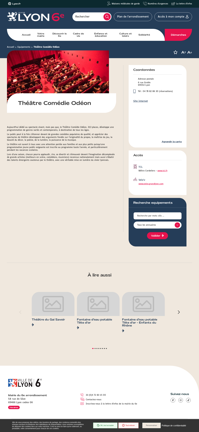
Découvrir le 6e (59, 34)
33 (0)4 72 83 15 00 (96, 395)
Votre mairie (40, 34)
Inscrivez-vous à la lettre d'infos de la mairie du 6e (111, 404)
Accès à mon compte (171, 16)
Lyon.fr (16, 4)
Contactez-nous (93, 400)
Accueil (26, 34)
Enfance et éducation (101, 34)
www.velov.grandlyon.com (151, 184)
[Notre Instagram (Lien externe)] (180, 400)
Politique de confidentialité (174, 425)
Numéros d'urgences (158, 4)
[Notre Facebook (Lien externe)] (173, 400)
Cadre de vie (78, 34)
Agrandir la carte (172, 142)
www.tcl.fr (162, 171)
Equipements (23, 47)
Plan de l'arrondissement (133, 16)
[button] (175, 52)
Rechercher (82, 16)
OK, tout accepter (107, 425)
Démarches (178, 35)
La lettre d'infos (184, 4)
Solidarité (144, 34)
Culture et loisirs (125, 34)
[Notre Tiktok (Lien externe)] (188, 400)
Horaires (14, 407)
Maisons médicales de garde (126, 4)
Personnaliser (151, 425)
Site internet (140, 101)
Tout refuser (130, 425)
